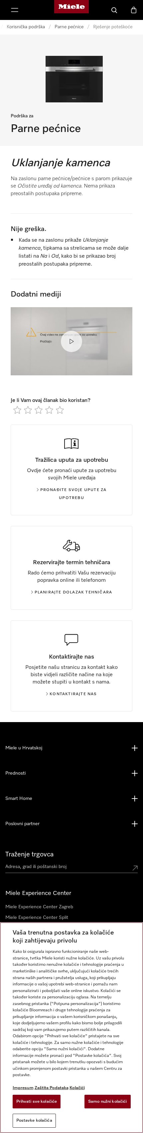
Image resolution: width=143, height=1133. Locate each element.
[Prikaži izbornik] (15, 10)
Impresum (23, 1088)
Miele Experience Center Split (36, 917)
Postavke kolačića (34, 1120)
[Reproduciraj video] (71, 341)
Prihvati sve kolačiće (36, 1101)
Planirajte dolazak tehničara (73, 592)
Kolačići (77, 1088)
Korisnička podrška (26, 27)
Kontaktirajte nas (73, 694)
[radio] (17, 410)
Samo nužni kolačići (107, 1101)
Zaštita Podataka (52, 1088)
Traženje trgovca (29, 854)
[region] (71, 1027)
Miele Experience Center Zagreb (39, 907)
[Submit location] (135, 868)
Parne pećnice (69, 27)
